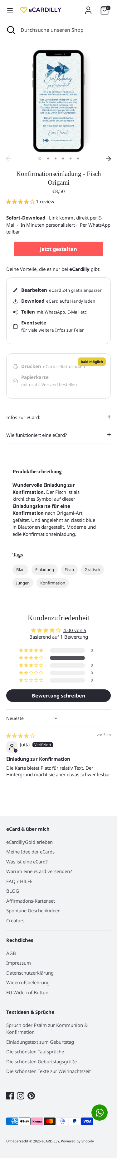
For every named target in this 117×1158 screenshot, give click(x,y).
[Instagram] (20, 1095)
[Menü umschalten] (10, 10)
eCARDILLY (50, 1141)
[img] (20, 735)
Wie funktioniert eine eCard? (36, 435)
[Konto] (88, 7)
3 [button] (55, 158)
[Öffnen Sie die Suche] (10, 29)
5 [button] (70, 158)
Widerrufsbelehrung (28, 982)
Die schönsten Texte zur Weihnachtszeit (48, 1071)
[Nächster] (108, 159)
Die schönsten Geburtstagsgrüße (41, 1061)
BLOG (12, 891)
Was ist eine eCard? (27, 861)
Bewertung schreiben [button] (58, 695)
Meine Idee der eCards (30, 851)
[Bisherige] (8, 159)
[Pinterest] (31, 1095)
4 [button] (63, 158)
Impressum (18, 963)
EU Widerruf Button (27, 992)
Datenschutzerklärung (30, 973)
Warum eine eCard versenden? (39, 871)
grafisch (92, 569)
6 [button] (78, 158)
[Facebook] (10, 1095)
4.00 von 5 (74, 630)
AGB (11, 953)
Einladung (44, 569)
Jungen (23, 583)
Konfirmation (52, 583)
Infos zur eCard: (23, 417)
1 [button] (39, 158)
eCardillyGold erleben (29, 842)
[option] (58, 101)
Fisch (69, 569)
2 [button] (48, 158)
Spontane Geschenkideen (33, 910)
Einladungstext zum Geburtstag (40, 1042)
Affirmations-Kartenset (30, 901)
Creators (15, 920)
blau (20, 569)
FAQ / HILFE (19, 881)
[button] (21, 201)
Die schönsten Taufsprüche (35, 1051)
